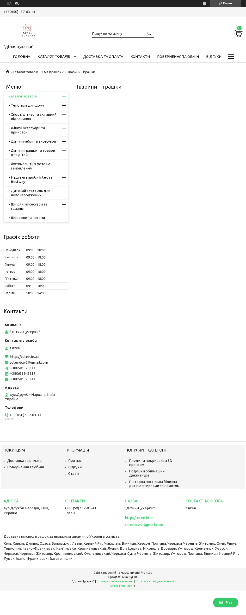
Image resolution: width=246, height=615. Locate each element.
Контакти (140, 56)
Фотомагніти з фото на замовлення (30, 166)
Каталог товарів (53, 56)
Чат (229, 602)
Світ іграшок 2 (53, 72)
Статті (73, 473)
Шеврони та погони (28, 218)
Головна (21, 56)
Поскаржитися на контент (115, 581)
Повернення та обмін (178, 56)
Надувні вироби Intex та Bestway (31, 179)
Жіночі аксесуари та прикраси (28, 130)
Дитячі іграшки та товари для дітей (33, 152)
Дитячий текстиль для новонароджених (30, 193)
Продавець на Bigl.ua (123, 577)
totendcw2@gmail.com (29, 362)
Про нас (74, 460)
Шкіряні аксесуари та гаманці (29, 206)
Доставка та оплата (103, 56)
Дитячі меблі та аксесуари (33, 141)
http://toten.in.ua (24, 357)
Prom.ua (146, 572)
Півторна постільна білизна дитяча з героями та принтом (154, 484)
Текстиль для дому (27, 105)
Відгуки (213, 56)
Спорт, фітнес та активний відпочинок (33, 116)
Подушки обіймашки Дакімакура (147, 473)
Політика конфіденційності (155, 581)
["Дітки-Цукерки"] (28, 30)
